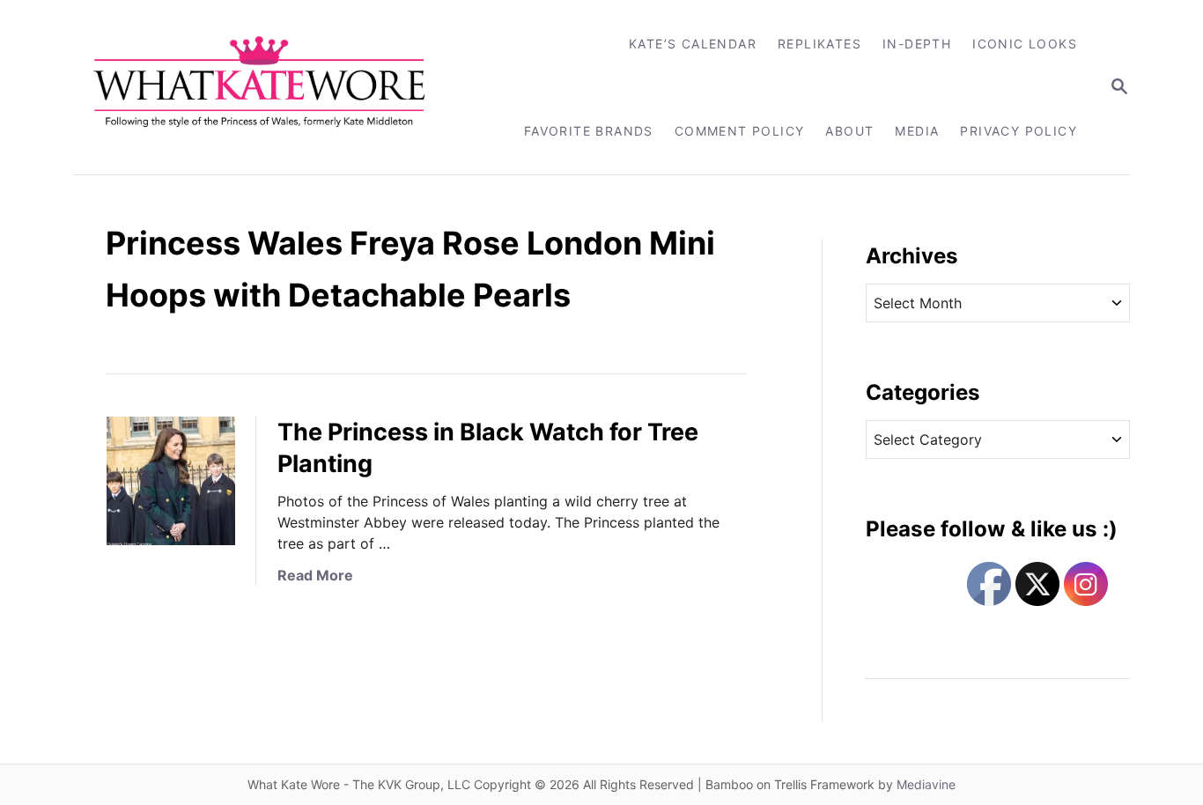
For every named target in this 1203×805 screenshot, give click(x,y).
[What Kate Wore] (271, 87)
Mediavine (926, 784)
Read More (315, 575)
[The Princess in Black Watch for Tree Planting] (171, 481)
